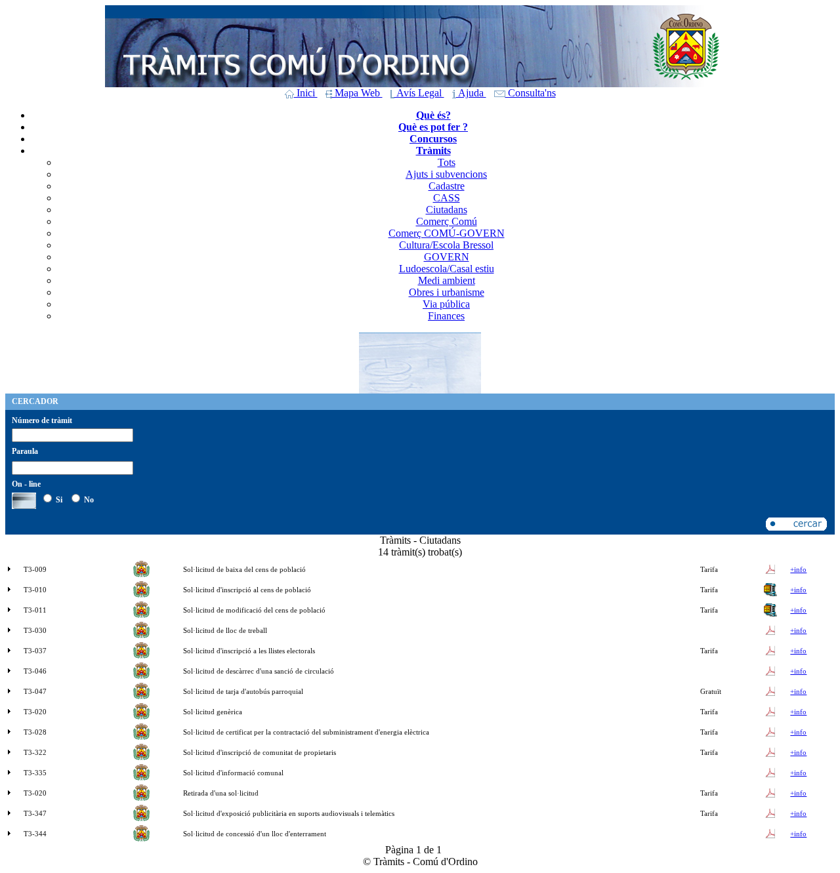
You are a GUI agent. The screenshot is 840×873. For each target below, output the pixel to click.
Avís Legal (419, 92)
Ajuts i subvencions (446, 174)
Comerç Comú (446, 221)
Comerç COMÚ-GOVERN (446, 233)
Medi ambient (446, 280)
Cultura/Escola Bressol (446, 245)
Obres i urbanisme (446, 292)
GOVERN (446, 256)
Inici (306, 92)
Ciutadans (446, 209)
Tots (446, 162)
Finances (446, 315)
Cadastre (447, 186)
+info (798, 569)
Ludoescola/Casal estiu (446, 268)
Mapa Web (357, 92)
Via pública (446, 304)
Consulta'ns (530, 92)
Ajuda (471, 92)
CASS (446, 197)
